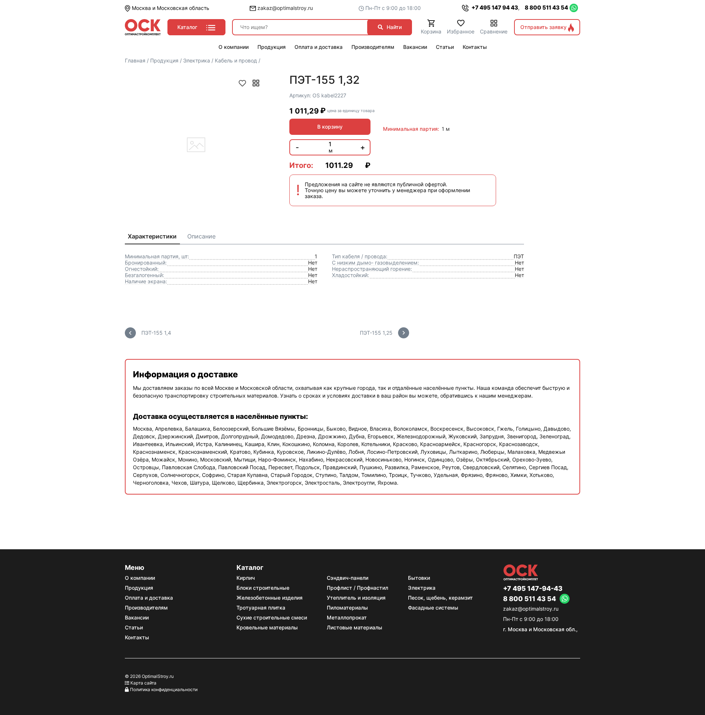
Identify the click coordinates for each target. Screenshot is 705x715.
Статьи (134, 627)
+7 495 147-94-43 (533, 589)
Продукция (139, 588)
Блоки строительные (262, 588)
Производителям (146, 607)
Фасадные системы (433, 607)
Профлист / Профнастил (357, 588)
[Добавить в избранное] (242, 83)
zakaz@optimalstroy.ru (284, 8)
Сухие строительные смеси (271, 617)
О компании (140, 578)
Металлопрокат (347, 617)
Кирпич (245, 578)
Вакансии (137, 617)
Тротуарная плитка (260, 607)
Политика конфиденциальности (164, 689)
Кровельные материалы (267, 627)
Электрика (421, 588)
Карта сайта (143, 683)
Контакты (137, 637)
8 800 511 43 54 (546, 7)
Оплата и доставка (149, 597)
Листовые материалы (354, 627)
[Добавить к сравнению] (256, 83)
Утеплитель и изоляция (356, 597)
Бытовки (419, 578)
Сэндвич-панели (347, 578)
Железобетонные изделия (269, 597)
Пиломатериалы (347, 607)
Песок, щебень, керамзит (440, 597)
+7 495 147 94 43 (494, 7)
